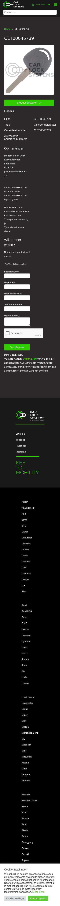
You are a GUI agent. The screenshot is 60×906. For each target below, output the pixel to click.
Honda (25, 629)
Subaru (25, 848)
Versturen (17, 347)
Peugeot (26, 774)
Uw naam (9, 282)
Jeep (24, 665)
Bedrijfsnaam (11, 271)
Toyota (25, 860)
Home (7, 29)
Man (24, 720)
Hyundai (26, 641)
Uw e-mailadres (12, 293)
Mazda (25, 726)
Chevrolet (27, 537)
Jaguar (25, 659)
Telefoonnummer (13, 304)
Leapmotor (27, 703)
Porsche (26, 780)
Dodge (25, 579)
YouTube (20, 439)
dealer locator (30, 358)
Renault (26, 794)
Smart (25, 836)
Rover (25, 806)
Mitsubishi (27, 756)
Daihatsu (26, 573)
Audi (24, 513)
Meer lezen (38, 892)
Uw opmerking (11, 315)
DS (23, 585)
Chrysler (26, 543)
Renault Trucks (30, 800)
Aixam (25, 501)
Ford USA (27, 611)
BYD (24, 525)
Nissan (25, 762)
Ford (24, 605)
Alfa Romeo (28, 507)
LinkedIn (20, 433)
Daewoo (26, 561)
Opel (24, 768)
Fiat (24, 591)
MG (24, 738)
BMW (24, 519)
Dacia (25, 555)
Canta (25, 531)
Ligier (25, 715)
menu (55, 5)
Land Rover (28, 697)
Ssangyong (28, 842)
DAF (24, 567)
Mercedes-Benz (30, 732)
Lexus (25, 709)
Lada (24, 677)
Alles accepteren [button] (38, 898)
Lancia (25, 683)
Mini (24, 750)
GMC (24, 623)
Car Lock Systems (12, 2)
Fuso (24, 617)
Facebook (21, 445)
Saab (24, 812)
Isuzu (24, 647)
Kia (23, 671)
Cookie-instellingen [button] (15, 898)
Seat (24, 824)
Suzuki (25, 854)
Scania (25, 818)
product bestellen (27, 102)
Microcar (26, 744)
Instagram (21, 451)
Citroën (25, 549)
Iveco (24, 653)
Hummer (26, 635)
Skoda (25, 830)
